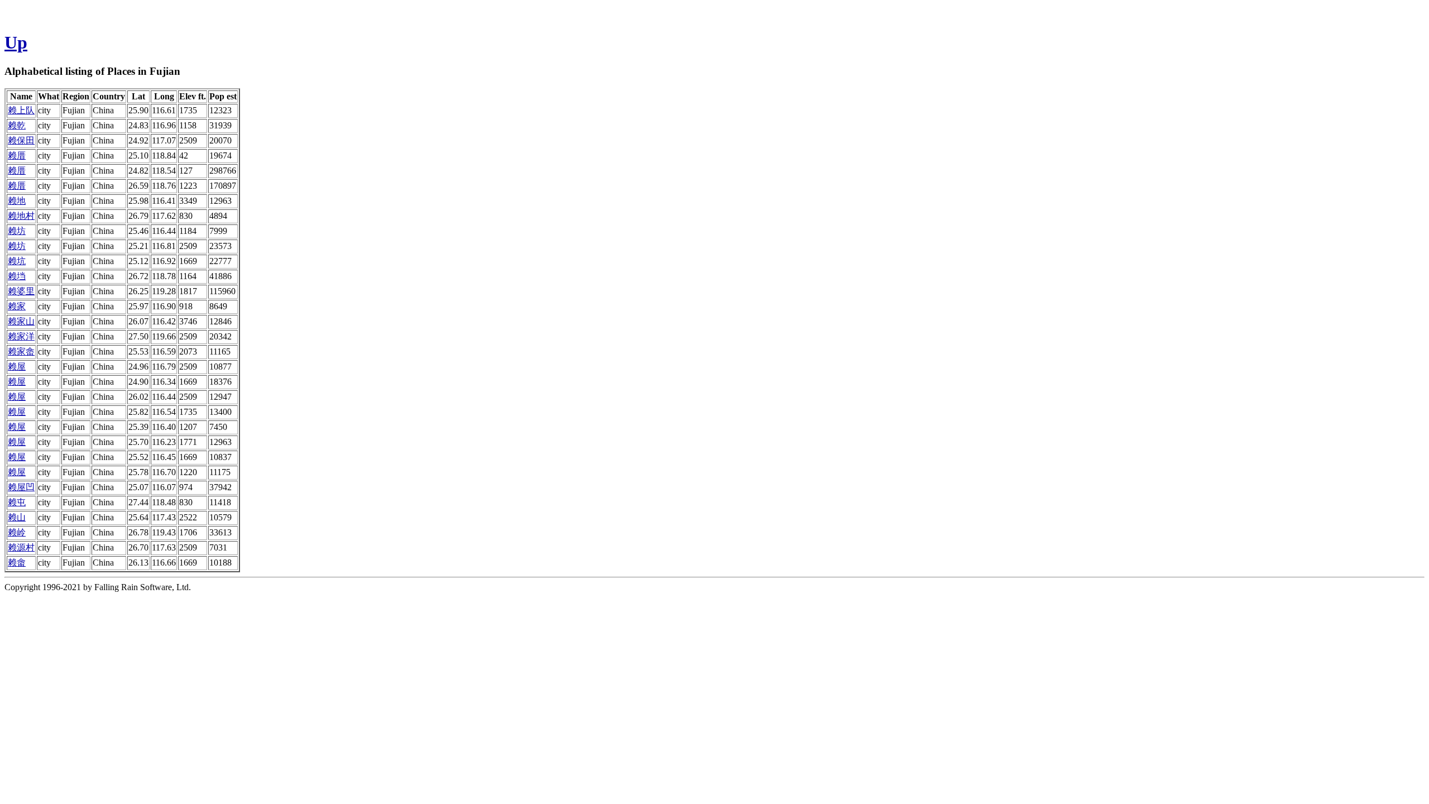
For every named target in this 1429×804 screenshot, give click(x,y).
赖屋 (17, 366)
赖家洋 (21, 336)
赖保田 (21, 140)
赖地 (17, 200)
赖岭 (17, 532)
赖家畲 (21, 351)
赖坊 (17, 231)
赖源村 (21, 547)
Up (15, 42)
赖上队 (21, 110)
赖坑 (17, 261)
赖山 (17, 517)
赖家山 (21, 321)
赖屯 (17, 502)
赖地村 (21, 216)
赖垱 (17, 276)
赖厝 (17, 155)
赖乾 (17, 125)
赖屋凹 (21, 487)
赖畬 (17, 562)
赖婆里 (21, 291)
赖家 (17, 306)
